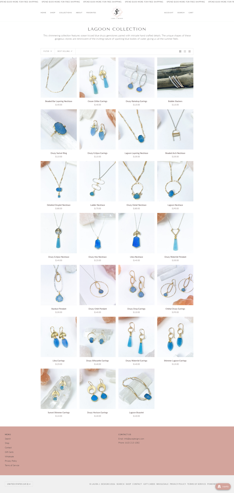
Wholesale (9, 456)
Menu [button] (8, 434)
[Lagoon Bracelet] (136, 389)
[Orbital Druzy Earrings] (175, 285)
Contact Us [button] (124, 434)
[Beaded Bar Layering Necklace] (59, 77)
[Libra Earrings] (59, 337)
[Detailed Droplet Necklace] (59, 181)
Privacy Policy (11, 461)
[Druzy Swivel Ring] (59, 129)
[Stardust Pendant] (59, 285)
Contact (8, 447)
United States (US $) (18, 484)
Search (8, 439)
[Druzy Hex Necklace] (97, 233)
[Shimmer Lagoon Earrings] (175, 337)
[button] (52, 12)
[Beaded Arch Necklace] (175, 129)
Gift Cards (9, 452)
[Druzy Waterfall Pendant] (175, 233)
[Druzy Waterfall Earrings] (136, 337)
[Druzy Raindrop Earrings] (136, 77)
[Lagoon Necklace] (175, 181)
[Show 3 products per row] (185, 51)
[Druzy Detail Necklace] (136, 181)
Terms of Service (12, 465)
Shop (7, 443)
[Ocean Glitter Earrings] (97, 77)
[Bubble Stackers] (175, 77)
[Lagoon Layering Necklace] (136, 129)
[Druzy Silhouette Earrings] (97, 337)
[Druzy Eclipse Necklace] (59, 233)
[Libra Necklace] (136, 233)
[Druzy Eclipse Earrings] (97, 129)
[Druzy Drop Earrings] (136, 285)
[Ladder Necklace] (97, 181)
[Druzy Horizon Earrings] (97, 389)
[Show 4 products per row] (190, 51)
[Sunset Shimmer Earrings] (59, 389)
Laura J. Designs (101, 484)
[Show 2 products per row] (180, 51)
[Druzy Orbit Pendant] (97, 285)
